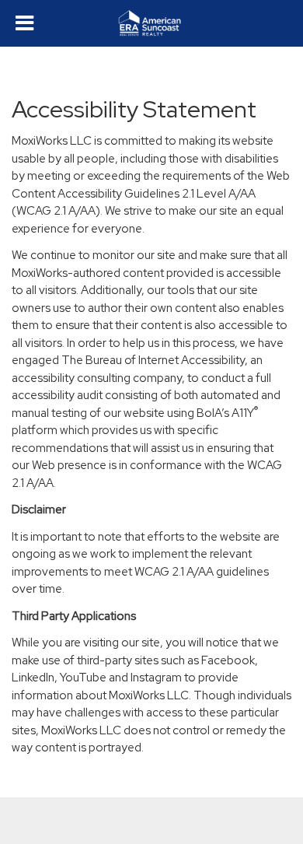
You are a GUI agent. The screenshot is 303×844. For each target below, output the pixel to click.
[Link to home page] (152, 23)
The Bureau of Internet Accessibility (153, 360)
